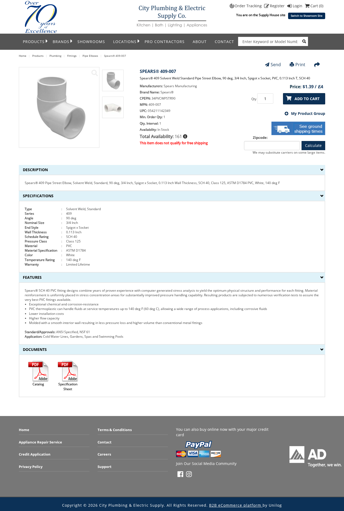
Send (276, 65)
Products (34, 41)
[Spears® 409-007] (94, 72)
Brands (61, 41)
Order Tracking (249, 5)
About (200, 41)
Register (278, 5)
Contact (224, 41)
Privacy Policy (30, 466)
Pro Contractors (165, 41)
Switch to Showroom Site (306, 15)
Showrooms (91, 41)
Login (298, 5)
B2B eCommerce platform (236, 505)
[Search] (304, 41)
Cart (316, 5)
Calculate (313, 145)
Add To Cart (307, 98)
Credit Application (35, 454)
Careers (104, 454)
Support (105, 466)
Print (300, 65)
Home (24, 429)
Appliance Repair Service (40, 442)
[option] (113, 83)
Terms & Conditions (115, 429)
